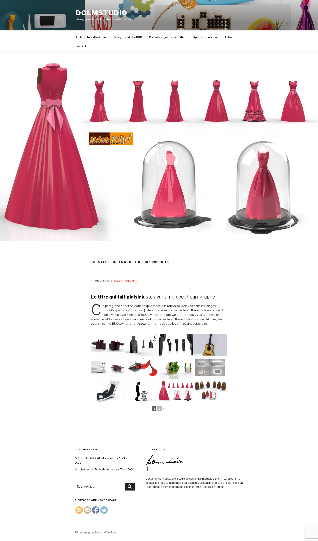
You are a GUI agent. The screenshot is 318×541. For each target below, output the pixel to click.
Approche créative (205, 37)
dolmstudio (101, 13)
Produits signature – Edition (167, 37)
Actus (228, 37)
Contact (80, 46)
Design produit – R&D (128, 37)
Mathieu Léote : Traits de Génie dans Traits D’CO (104, 469)
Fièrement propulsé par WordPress (96, 532)
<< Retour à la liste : (114, 280)
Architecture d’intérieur (91, 37)
